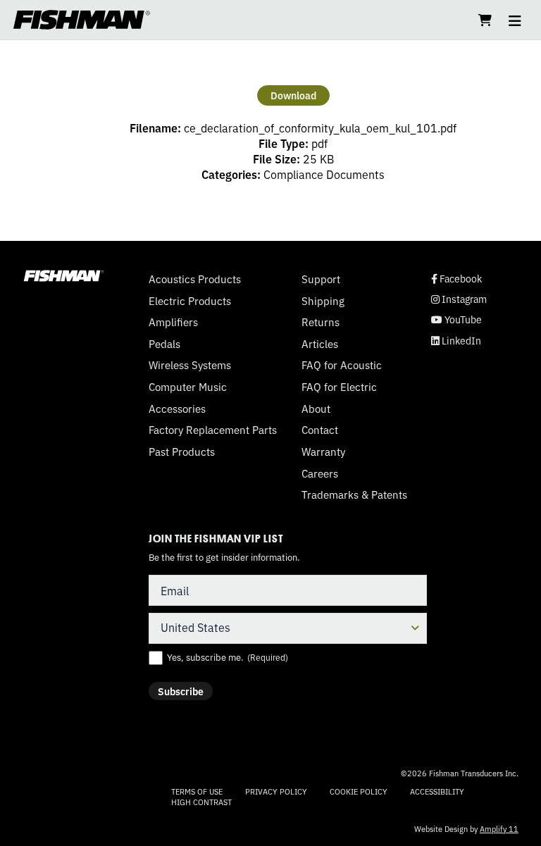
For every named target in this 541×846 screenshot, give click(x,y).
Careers (319, 473)
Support (320, 279)
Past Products (182, 451)
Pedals (164, 344)
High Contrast (201, 802)
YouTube (456, 319)
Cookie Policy (358, 791)
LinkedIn (456, 340)
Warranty (323, 451)
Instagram (459, 299)
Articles (319, 344)
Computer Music (188, 387)
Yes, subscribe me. (227, 657)
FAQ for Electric (339, 387)
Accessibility (437, 791)
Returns (320, 322)
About (315, 409)
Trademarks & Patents (354, 494)
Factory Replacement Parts (213, 430)
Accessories (177, 409)
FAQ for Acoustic (341, 365)
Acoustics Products (195, 279)
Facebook (456, 278)
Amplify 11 (499, 828)
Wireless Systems (190, 365)
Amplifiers (173, 322)
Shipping (322, 301)
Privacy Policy (276, 791)
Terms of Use (197, 791)
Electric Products (190, 301)
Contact (319, 430)
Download (293, 95)
